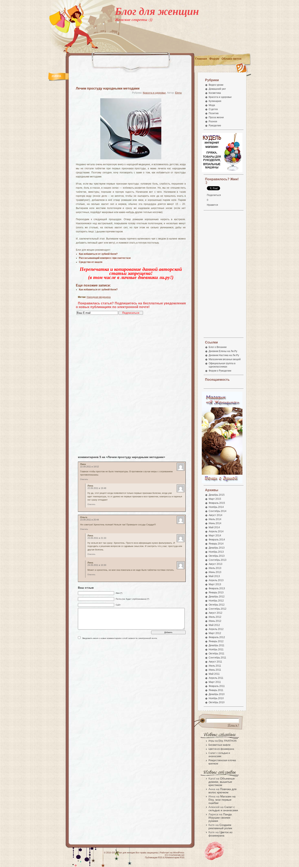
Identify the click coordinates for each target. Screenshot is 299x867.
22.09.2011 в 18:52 (89, 466)
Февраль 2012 (217, 637)
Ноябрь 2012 (216, 600)
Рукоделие (215, 125)
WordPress (178, 852)
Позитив (213, 113)
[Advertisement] (175, 44)
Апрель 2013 (216, 580)
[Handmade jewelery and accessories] (222, 482)
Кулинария (215, 101)
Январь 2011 (216, 690)
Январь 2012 (216, 641)
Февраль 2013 (217, 588)
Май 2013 (214, 576)
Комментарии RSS (174, 857)
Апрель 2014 (216, 531)
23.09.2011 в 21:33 (96, 538)
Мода (212, 105)
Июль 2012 (215, 617)
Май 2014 (214, 527)
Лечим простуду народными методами (108, 88)
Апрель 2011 (216, 678)
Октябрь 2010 (217, 702)
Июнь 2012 (215, 621)
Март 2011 (215, 682)
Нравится (212, 204)
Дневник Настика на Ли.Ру (224, 355)
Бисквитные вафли (219, 744)
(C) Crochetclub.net (174, 855)
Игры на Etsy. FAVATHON (222, 740)
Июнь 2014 (215, 523)
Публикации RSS (154, 857)
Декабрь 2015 (217, 494)
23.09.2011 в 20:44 (89, 519)
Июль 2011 (215, 665)
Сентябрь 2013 (217, 560)
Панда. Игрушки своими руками (220, 817)
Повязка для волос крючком (222, 790)
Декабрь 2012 (217, 596)
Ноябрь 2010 (216, 698)
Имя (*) (119, 593)
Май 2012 (214, 625)
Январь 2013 (216, 592)
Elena (178, 92)
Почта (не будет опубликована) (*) (132, 599)
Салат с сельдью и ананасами (223, 808)
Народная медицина (99, 297)
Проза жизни (216, 117)
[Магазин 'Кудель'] (222, 171)
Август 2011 (215, 661)
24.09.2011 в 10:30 (96, 565)
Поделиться (214, 195)
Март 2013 (215, 584)
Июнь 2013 (215, 572)
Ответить (84, 479)
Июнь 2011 (215, 669)
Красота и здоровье (154, 92)
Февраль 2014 (217, 539)
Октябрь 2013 (217, 555)
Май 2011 (214, 673)
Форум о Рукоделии (220, 370)
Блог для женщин (157, 11)
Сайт (118, 605)
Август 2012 (215, 612)
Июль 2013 (215, 568)
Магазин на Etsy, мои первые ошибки (222, 800)
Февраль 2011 (217, 686)
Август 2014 (215, 515)
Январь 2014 (216, 543)
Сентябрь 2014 (217, 511)
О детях (213, 109)
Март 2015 (215, 498)
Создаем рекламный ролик (220, 826)
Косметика (215, 93)
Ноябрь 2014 (216, 507)
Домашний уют (217, 88)
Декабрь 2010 (217, 694)
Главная (201, 58)
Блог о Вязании (218, 347)
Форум (214, 58)
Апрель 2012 (216, 629)
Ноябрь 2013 (216, 551)
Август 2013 (215, 564)
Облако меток (231, 58)
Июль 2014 (215, 519)
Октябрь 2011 (216, 653)
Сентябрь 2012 (217, 608)
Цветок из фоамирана (221, 749)
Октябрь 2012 (217, 604)
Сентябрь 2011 (217, 657)
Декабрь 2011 (216, 645)
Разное (213, 121)
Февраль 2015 (217, 503)
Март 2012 (215, 633)
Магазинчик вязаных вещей (225, 359)
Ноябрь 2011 (216, 649)
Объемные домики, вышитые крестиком (221, 782)
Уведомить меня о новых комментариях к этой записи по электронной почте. (120, 638)
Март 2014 (215, 535)
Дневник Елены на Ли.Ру (223, 351)
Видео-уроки (216, 84)
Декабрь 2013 (217, 547)
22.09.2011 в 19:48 (96, 488)
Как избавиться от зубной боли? (98, 289)
